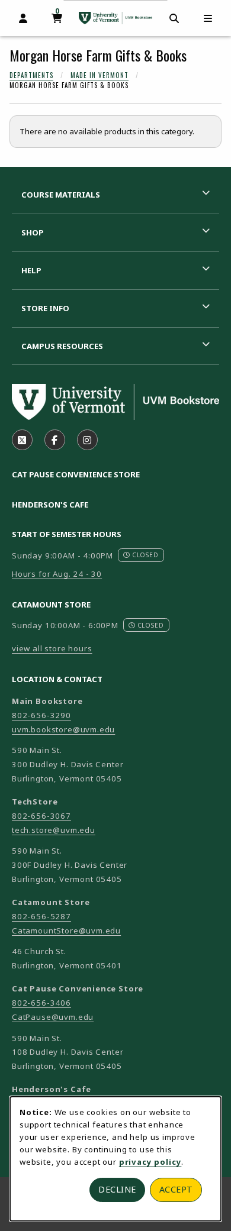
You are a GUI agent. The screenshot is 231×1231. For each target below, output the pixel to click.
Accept (176, 1189)
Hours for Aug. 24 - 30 (57, 573)
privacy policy (150, 1161)
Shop (32, 232)
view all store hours (52, 648)
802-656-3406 (41, 1002)
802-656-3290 (41, 715)
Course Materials (60, 194)
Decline (117, 1189)
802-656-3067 (41, 815)
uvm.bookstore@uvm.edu (63, 729)
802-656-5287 (41, 916)
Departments (31, 75)
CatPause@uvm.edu (53, 1017)
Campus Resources (62, 346)
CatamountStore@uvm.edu (66, 930)
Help (31, 270)
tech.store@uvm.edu (53, 830)
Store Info (45, 308)
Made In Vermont (99, 75)
